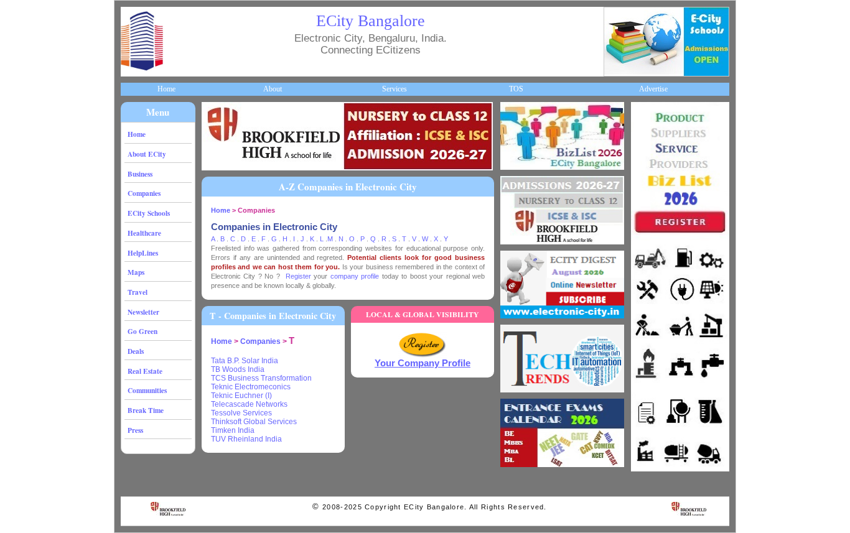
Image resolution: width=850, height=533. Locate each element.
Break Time (146, 410)
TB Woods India (237, 369)
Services (394, 89)
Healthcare (144, 233)
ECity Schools (149, 213)
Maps (136, 272)
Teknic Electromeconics (251, 386)
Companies (144, 193)
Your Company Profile (422, 363)
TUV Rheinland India (246, 439)
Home (166, 89)
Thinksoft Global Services (254, 421)
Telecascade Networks (249, 404)
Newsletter (143, 312)
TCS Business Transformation (261, 378)
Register (298, 276)
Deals (136, 351)
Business (140, 174)
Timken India (233, 430)
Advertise (653, 89)
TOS (516, 89)
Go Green (142, 331)
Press (135, 430)
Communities (147, 390)
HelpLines (143, 253)
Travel (137, 292)
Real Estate (145, 371)
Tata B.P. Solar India (244, 360)
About (272, 89)
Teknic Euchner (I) (241, 395)
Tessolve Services (241, 413)
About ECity (147, 154)
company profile (354, 276)
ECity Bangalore (370, 21)
